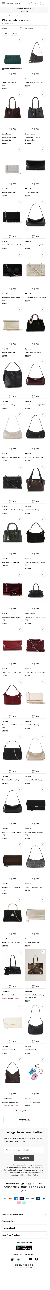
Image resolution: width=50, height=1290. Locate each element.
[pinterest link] (18, 1259)
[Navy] (13, 68)
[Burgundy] (5, 68)
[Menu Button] (3, 3)
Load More (24, 1120)
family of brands (10, 1170)
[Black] (8, 68)
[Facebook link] (24, 1259)
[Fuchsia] (16, 68)
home (4, 16)
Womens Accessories (22, 16)
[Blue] (11, 68)
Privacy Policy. (32, 1175)
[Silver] (18, 68)
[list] (24, 9)
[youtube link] (30, 1259)
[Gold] (21, 68)
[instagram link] (12, 1259)
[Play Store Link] (24, 1247)
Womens (11, 16)
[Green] (3, 69)
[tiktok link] (36, 1259)
